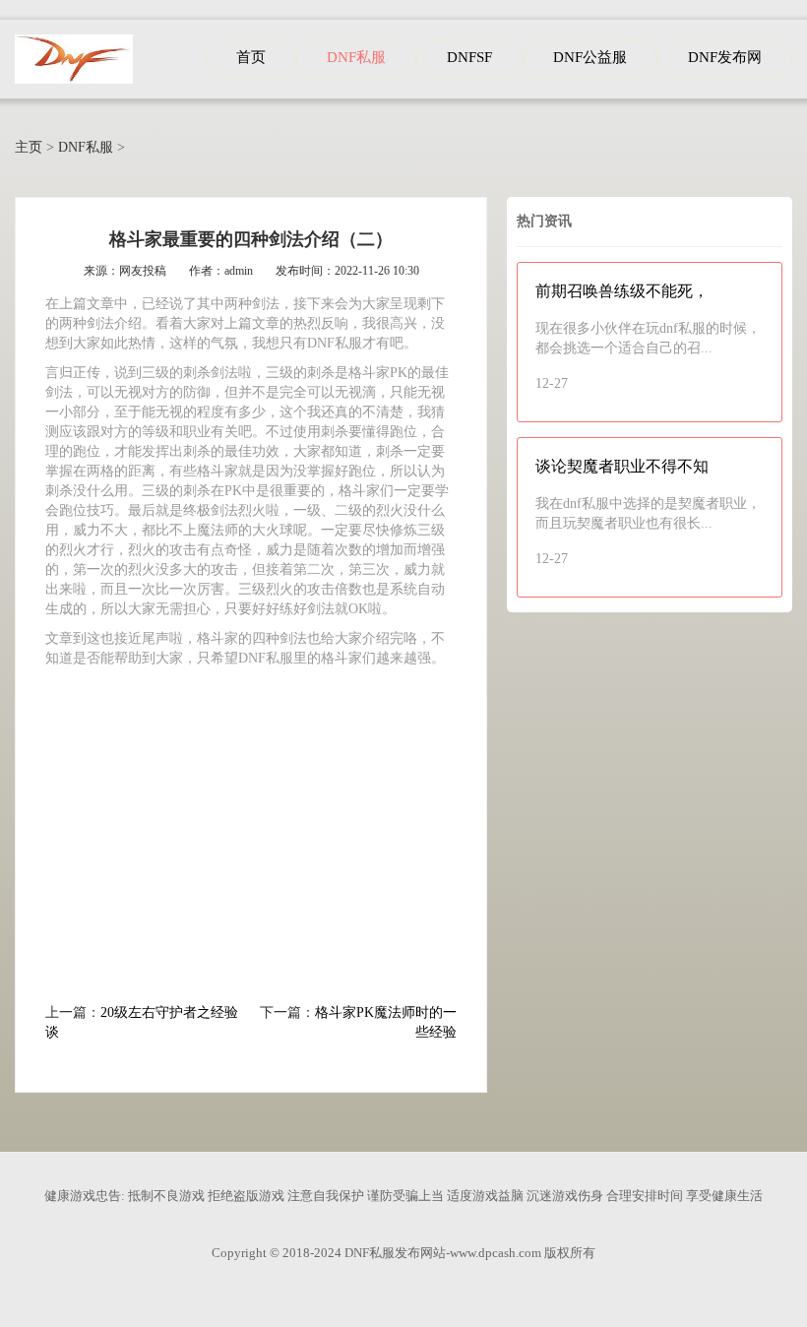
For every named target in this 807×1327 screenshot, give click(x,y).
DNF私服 (85, 147)
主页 (28, 147)
